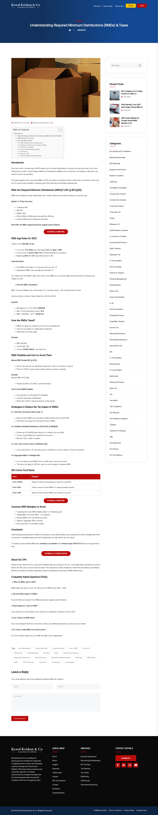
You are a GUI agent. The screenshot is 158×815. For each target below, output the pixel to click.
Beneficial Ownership (117, 157)
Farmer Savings (115, 267)
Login (142, 5)
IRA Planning (18, 653)
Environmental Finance (118, 242)
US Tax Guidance (116, 455)
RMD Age (79, 657)
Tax (111, 394)
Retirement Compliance (71, 653)
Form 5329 (86, 648)
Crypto (112, 218)
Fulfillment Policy (100, 810)
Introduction (18, 133)
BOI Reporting (115, 163)
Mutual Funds (115, 364)
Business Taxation (117, 176)
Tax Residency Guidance (119, 419)
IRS (111, 352)
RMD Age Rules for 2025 (25, 138)
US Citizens (114, 449)
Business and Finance (41, 123)
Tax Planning (56, 662)
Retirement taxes (40, 657)
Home (54, 756)
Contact (55, 785)
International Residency (118, 340)
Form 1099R (73, 648)
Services (97, 6)
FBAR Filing (85, 777)
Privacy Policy (129, 810)
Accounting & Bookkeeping (90, 760)
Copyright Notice (58, 793)
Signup (130, 5)
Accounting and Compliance (120, 151)
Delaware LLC (115, 224)
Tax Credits (85, 773)
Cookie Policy (141, 810)
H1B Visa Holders (116, 309)
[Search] (141, 64)
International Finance (117, 334)
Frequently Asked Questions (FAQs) (31, 156)
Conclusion (24, 151)
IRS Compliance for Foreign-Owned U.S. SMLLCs (132, 92)
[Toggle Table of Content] (59, 130)
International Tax (116, 346)
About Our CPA (25, 153)
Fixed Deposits (115, 285)
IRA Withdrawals (32, 653)
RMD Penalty (91, 657)
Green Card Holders (117, 297)
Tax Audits (114, 400)
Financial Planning (58, 648)
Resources (119, 6)
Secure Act (42, 662)
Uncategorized (115, 443)
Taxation (113, 425)
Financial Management (118, 279)
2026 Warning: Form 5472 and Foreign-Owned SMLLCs (132, 106)
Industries (56, 769)
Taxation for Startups (118, 431)
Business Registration (89, 756)
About (54, 760)
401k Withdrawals (24, 648)
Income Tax (114, 328)
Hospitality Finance (117, 315)
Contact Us (125, 758)
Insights (55, 764)
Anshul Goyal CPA (41, 648)
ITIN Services (85, 781)
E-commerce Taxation (118, 236)
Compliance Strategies (118, 188)
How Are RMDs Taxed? (25, 141)
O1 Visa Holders (116, 370)
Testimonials (107, 6)
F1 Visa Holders (116, 261)
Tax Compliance (116, 406)
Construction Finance (118, 194)
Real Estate (114, 376)
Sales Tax (113, 388)
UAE (111, 437)
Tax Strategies (69, 662)
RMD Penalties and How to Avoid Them (32, 143)
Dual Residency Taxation (119, 230)
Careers (55, 777)
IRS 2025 (46, 653)
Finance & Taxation (117, 273)
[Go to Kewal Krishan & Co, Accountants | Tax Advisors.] (72, 30)
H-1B (111, 303)
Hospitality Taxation (117, 321)
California (113, 182)
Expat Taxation (115, 248)
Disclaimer (56, 789)
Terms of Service (115, 810)
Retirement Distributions (22, 657)
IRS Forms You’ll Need (27, 147)
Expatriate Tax (115, 255)
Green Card (114, 291)
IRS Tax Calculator (59, 781)
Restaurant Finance (117, 382)
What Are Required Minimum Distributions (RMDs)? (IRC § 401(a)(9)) (39, 136)
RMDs (16, 662)
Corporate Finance (117, 206)
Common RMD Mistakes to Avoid (30, 149)
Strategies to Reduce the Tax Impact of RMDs (34, 145)
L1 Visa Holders (116, 358)
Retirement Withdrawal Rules (60, 657)
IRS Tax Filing (85, 764)
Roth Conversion (28, 662)
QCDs (56, 653)
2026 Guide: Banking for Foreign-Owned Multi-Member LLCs (130, 120)
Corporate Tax (115, 212)
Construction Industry (118, 200)
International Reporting (89, 785)
